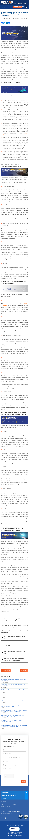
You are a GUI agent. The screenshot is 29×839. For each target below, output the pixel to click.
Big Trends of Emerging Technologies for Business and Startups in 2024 (13, 680)
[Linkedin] (5, 818)
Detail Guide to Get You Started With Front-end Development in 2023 (11, 721)
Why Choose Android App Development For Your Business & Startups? (14, 690)
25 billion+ (23, 51)
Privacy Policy (9, 825)
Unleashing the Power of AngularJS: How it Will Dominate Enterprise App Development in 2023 (14, 726)
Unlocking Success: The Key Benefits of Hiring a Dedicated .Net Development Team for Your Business (14, 711)
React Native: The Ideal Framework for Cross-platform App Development (14, 695)
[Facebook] (3, 818)
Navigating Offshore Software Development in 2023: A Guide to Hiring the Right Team (13, 716)
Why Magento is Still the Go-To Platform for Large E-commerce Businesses (12, 700)
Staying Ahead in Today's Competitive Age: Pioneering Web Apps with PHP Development (14, 685)
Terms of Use (16, 825)
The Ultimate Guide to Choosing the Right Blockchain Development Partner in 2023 (13, 706)
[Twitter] (1, 818)
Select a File (14, 765)
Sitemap (21, 825)
